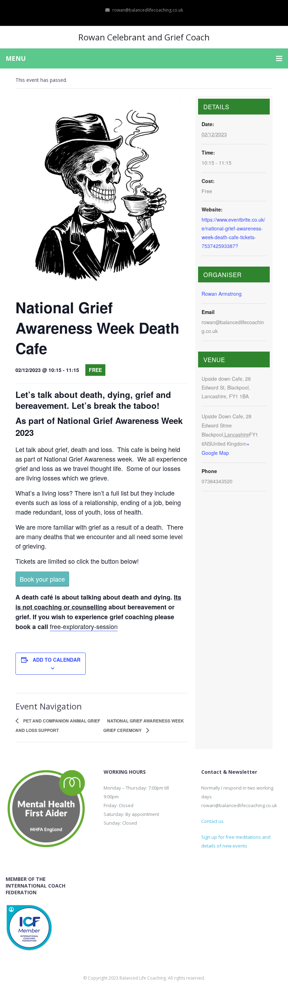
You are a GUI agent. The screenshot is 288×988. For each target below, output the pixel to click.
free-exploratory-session (84, 626)
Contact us (212, 821)
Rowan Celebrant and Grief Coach (144, 37)
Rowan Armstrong (222, 293)
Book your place (42, 578)
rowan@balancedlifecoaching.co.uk (147, 10)
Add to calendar (56, 659)
